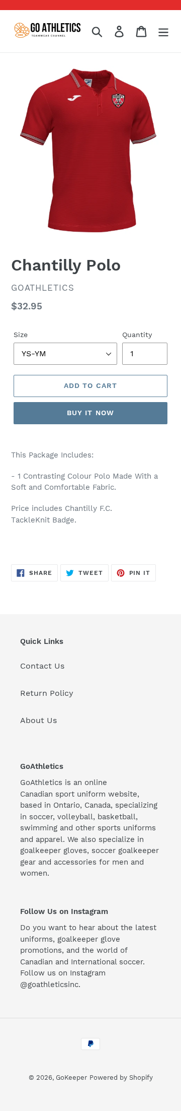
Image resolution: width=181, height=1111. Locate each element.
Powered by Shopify (121, 1077)
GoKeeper (71, 1077)
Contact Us (42, 666)
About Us (38, 720)
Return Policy (46, 693)
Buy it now (90, 413)
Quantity (137, 335)
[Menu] (163, 31)
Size (21, 335)
